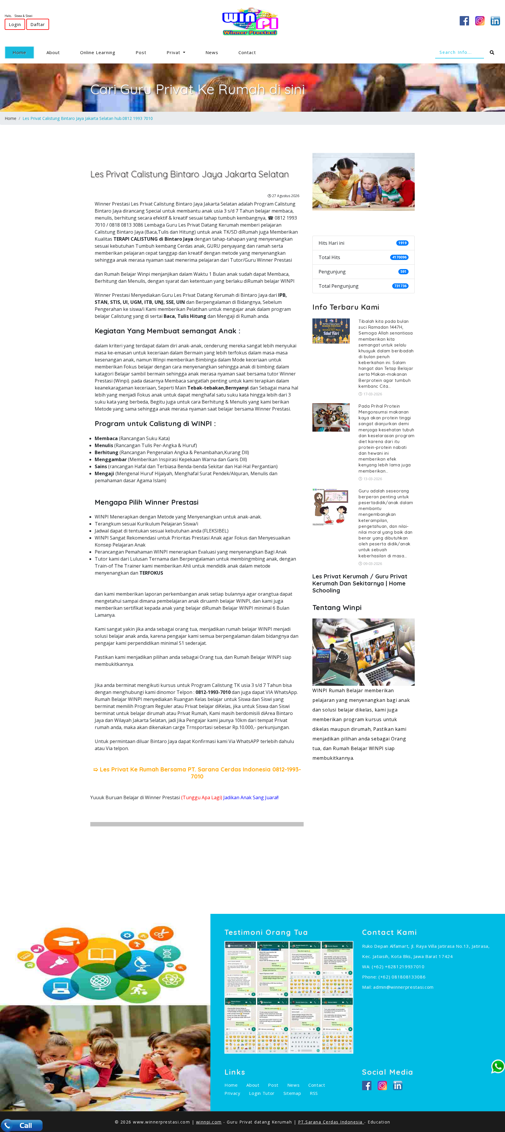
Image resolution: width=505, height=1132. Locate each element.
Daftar (37, 24)
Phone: (370, 977)
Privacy (232, 1093)
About (53, 52)
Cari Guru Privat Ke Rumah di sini (197, 89)
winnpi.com (209, 1122)
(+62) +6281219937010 (398, 966)
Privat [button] (174, 52)
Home (23, 52)
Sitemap (292, 1093)
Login (15, 24)
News (211, 52)
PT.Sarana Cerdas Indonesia (331, 1122)
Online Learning (97, 52)
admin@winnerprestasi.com (403, 987)
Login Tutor (262, 1093)
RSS (314, 1093)
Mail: (367, 987)
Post (141, 52)
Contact (247, 52)
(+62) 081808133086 (402, 977)
